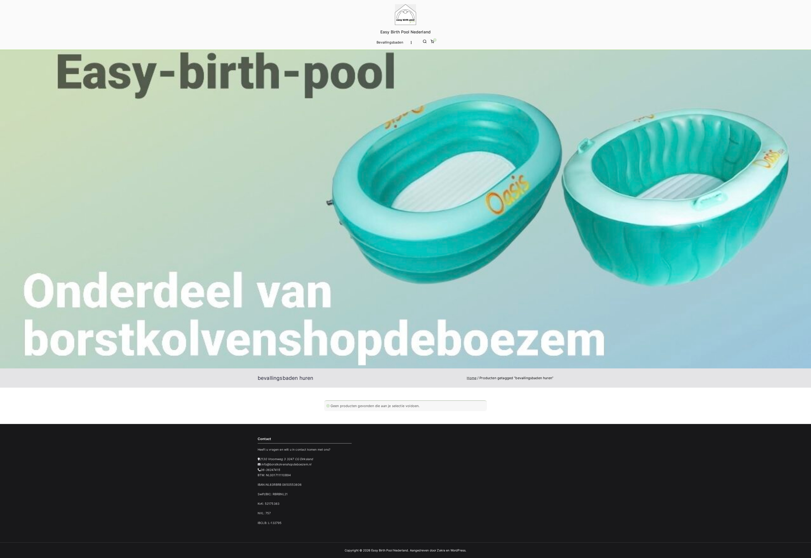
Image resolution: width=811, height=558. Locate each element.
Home (471, 378)
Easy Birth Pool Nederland (405, 32)
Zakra (441, 550)
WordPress (457, 550)
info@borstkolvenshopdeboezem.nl (286, 464)
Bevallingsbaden (390, 42)
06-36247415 (270, 470)
